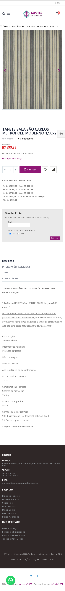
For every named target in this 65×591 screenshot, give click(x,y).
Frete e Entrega (9, 528)
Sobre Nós (7, 502)
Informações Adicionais (16, 266)
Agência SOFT (57, 584)
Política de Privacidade (13, 531)
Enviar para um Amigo (12, 158)
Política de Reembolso (13, 535)
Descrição (8, 261)
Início (1, 26)
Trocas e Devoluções (12, 538)
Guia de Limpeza (10, 499)
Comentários (10, 278)
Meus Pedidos (9, 513)
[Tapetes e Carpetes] (32, 14)
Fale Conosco (9, 506)
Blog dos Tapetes (11, 495)
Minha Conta (8, 509)
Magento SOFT (25, 584)
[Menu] (8, 14)
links (57, 3)
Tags (5, 272)
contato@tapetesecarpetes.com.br (20, 483)
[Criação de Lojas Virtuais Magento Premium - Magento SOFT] (32, 572)
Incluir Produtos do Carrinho (22, 230)
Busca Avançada (10, 516)
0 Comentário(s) (26, 138)
